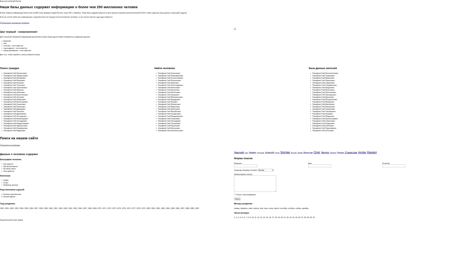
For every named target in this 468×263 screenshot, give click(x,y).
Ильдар (294, 153)
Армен (252, 152)
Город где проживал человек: (245, 170)
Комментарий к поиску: (243, 174)
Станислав (351, 152)
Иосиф (299, 153)
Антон (277, 153)
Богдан (285, 152)
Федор (325, 152)
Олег (317, 152)
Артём (362, 152)
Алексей (269, 152)
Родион (340, 152)
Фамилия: (238, 163)
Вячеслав (308, 152)
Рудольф (260, 153)
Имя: (310, 163)
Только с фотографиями (246, 195)
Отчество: (386, 163)
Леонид (333, 153)
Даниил (372, 152)
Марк (246, 153)
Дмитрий (239, 152)
